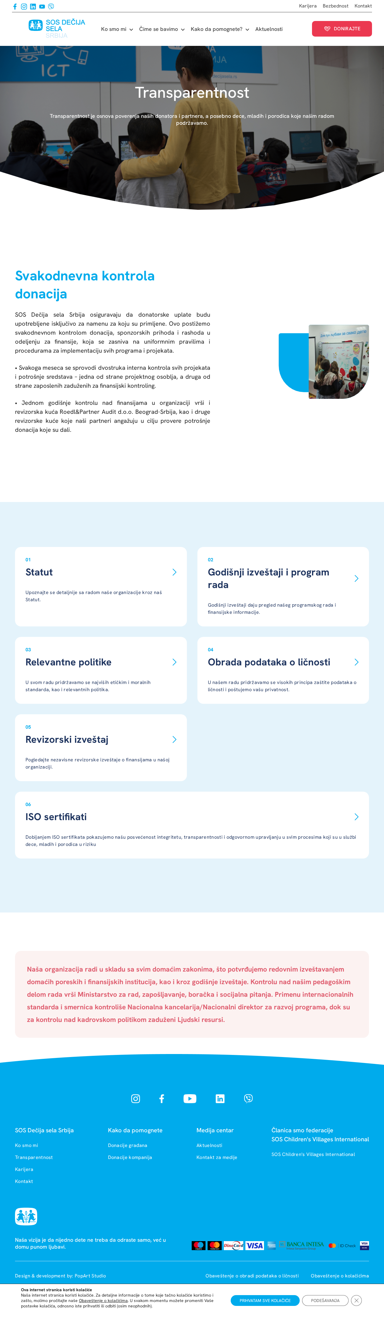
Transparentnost (34, 1157)
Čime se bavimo (158, 28)
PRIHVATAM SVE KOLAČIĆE (265, 1300)
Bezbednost (336, 6)
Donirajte (347, 28)
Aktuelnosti (269, 28)
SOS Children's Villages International (313, 1154)
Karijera (308, 6)
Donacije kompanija (130, 1157)
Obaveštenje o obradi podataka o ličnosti (253, 1276)
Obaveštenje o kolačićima (340, 1276)
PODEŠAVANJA (325, 1300)
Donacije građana (128, 1145)
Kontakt (363, 6)
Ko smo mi (113, 28)
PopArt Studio (90, 1276)
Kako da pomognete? (216, 28)
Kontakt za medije (216, 1157)
